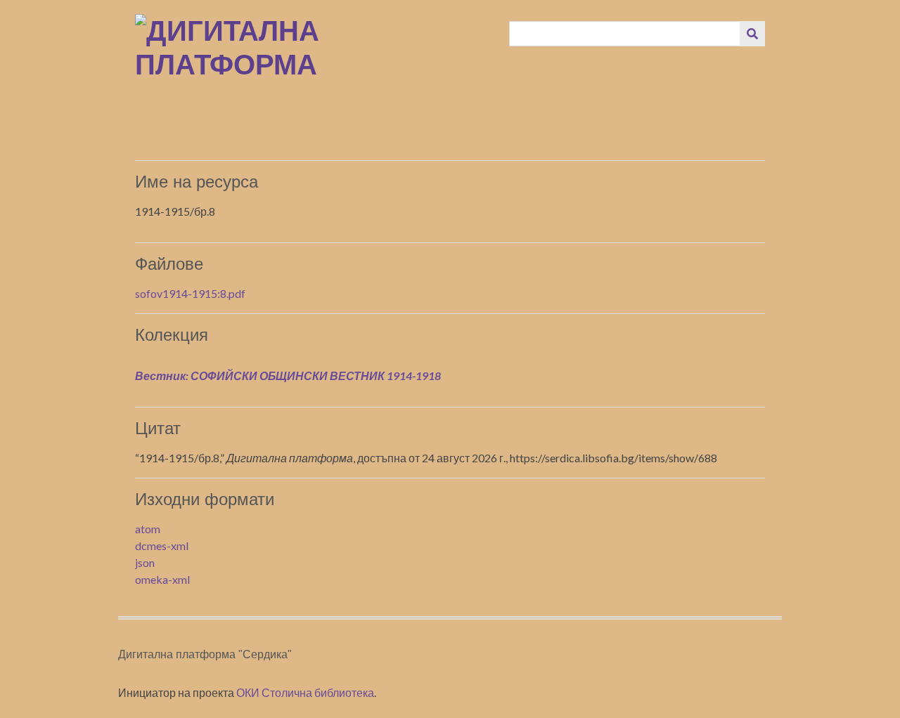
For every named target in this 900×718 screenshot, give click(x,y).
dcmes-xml (161, 545)
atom (147, 528)
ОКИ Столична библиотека (305, 692)
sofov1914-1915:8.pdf (190, 293)
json (145, 562)
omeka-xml (162, 579)
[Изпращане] (752, 33)
